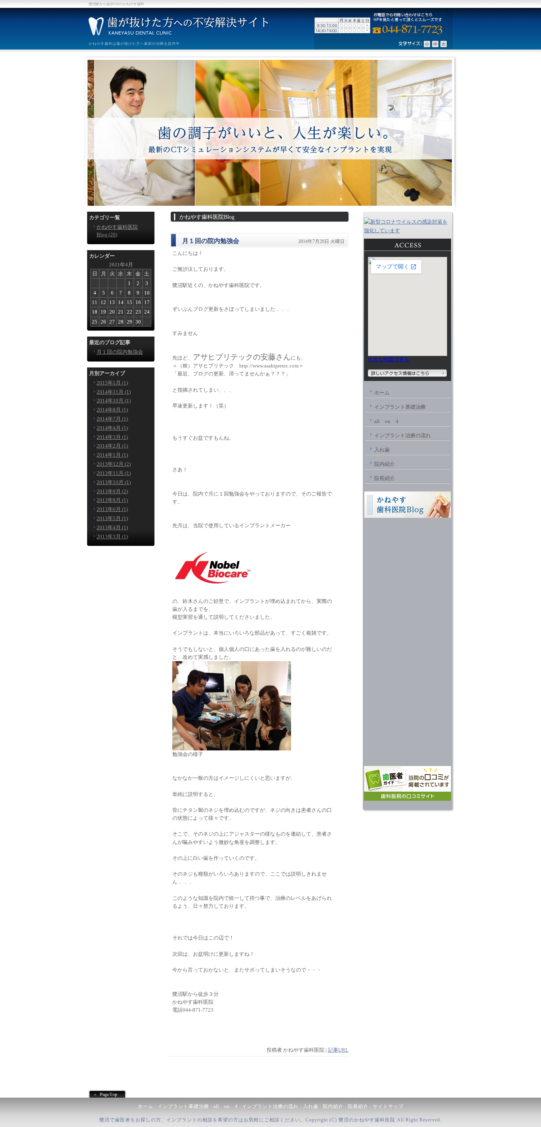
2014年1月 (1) (112, 455)
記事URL (338, 1050)
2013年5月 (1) (112, 518)
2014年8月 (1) (112, 410)
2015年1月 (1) (112, 383)
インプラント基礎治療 (183, 1106)
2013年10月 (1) (114, 482)
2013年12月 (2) (114, 464)
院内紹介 (333, 1106)
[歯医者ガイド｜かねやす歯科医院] (407, 799)
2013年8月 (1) (112, 500)
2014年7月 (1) (112, 419)
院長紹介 (358, 1106)
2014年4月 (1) (112, 428)
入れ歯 (310, 1106)
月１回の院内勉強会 (120, 352)
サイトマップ (388, 1106)
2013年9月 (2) (112, 491)
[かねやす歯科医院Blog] (407, 516)
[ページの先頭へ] (270, 1094)
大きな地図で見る (388, 359)
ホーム (145, 1106)
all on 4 (225, 1106)
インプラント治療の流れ (270, 1106)
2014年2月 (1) (112, 446)
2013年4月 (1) (112, 527)
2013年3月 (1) (112, 537)
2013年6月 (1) (112, 509)
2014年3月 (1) (112, 437)
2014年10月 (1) (114, 401)
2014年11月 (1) (114, 392)
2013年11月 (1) (114, 473)
